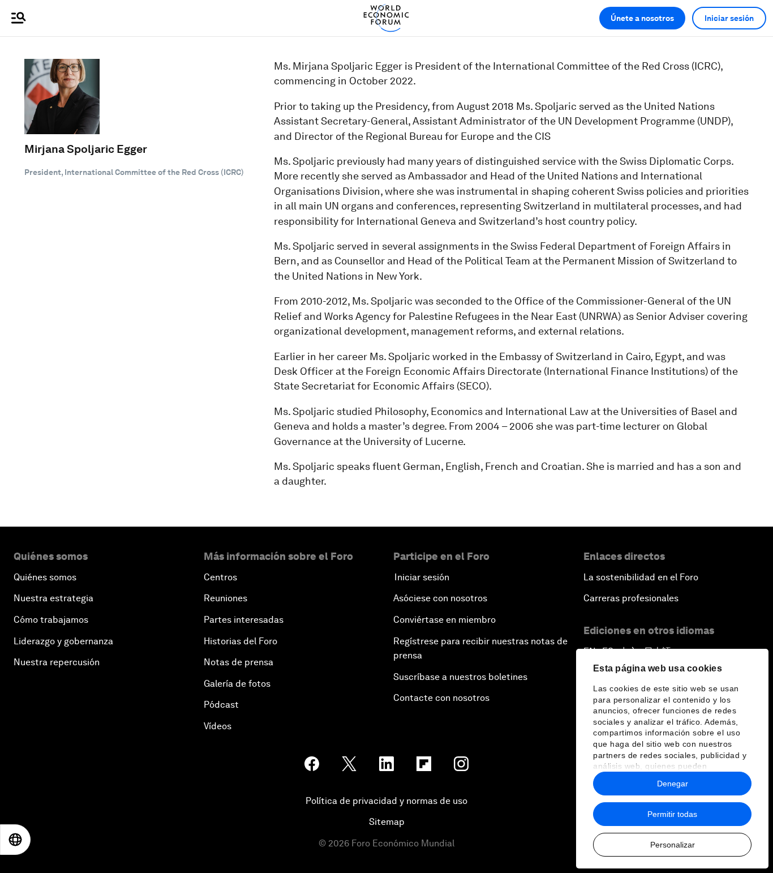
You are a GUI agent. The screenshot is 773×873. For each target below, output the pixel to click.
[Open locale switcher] (15, 839)
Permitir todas (672, 814)
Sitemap (387, 821)
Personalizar (672, 844)
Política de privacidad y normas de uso (386, 800)
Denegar (672, 783)
